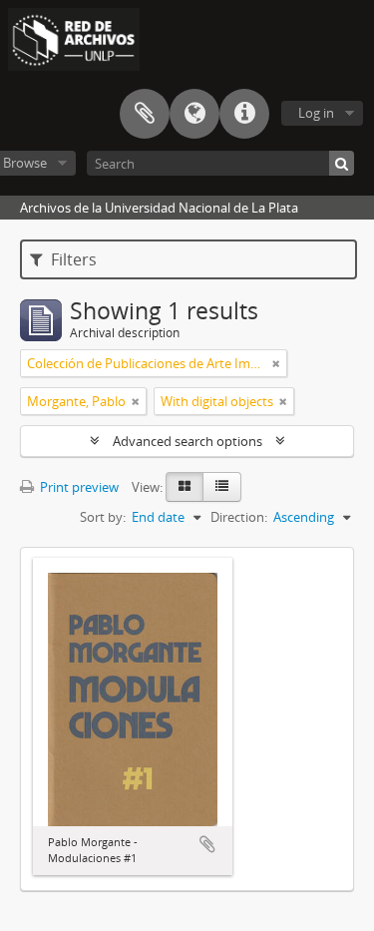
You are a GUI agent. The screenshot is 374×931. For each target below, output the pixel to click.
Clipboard (145, 114)
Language (194, 114)
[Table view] (221, 487)
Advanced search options (187, 441)
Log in (316, 113)
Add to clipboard (207, 844)
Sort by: (103, 517)
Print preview (78, 487)
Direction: (238, 517)
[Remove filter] (276, 363)
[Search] (341, 163)
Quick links (244, 114)
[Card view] (184, 487)
